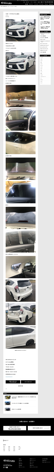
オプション (46, 4)
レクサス (42, 57)
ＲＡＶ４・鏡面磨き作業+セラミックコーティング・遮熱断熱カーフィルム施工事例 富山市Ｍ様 (45, 23)
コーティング (36, 4)
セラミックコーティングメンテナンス (45, 34)
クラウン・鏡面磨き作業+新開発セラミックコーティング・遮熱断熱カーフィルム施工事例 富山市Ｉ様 (45, 18)
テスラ (41, 81)
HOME (1, 6)
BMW (41, 73)
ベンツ (41, 71)
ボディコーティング (44, 50)
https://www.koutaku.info (9, 376)
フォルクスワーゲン (43, 76)
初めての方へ (32, 465)
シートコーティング (44, 43)
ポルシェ (42, 79)
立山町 (4, 450)
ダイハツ (42, 65)
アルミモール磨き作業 (44, 37)
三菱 (41, 70)
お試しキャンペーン (33, 458)
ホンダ (41, 60)
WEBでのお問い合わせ (28, 381)
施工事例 (26, 4)
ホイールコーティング (44, 48)
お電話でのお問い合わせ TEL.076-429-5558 (13, 382)
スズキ (41, 63)
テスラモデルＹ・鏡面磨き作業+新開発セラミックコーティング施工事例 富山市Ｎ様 (45, 27)
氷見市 (19, 446)
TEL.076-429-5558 (48, 2)
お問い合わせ (51, 4)
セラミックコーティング (45, 45)
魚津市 (14, 446)
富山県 (4, 444)
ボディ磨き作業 (43, 52)
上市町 (19, 449)
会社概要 (21, 465)
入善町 (9, 450)
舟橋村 (14, 449)
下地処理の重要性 (45, 458)
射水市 (9, 449)
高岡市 (9, 446)
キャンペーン (31, 4)
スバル (41, 68)
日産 (41, 62)
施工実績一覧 (5, 6)
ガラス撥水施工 (43, 35)
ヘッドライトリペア (44, 47)
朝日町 (14, 450)
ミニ (41, 78)
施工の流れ (21, 463)
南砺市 (4, 449)
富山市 (4, 446)
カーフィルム (41, 4)
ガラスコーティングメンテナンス (45, 41)
